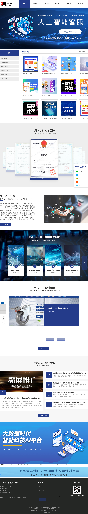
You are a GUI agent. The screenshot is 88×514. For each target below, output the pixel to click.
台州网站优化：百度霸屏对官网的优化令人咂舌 (66, 383)
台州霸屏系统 (4, 74)
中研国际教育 (32, 464)
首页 (24, 4)
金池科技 (20, 464)
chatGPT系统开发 (40, 464)
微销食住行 (67, 464)
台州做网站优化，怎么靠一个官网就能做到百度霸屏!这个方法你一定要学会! (22, 398)
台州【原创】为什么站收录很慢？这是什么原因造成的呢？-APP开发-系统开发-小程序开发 (70, 402)
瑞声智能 (8, 464)
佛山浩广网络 (47, 512)
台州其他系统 (4, 78)
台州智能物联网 (5, 62)
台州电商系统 (4, 58)
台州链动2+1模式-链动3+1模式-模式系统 (30, 118)
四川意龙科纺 (55, 464)
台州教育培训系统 (5, 66)
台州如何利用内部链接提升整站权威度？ (64, 392)
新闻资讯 (68, 4)
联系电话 (80, 185)
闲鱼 (79, 178)
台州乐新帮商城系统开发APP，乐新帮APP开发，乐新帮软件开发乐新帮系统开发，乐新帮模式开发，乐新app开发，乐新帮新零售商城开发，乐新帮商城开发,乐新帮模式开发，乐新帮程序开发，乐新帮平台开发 (49, 95)
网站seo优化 (73, 464)
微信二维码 (81, 171)
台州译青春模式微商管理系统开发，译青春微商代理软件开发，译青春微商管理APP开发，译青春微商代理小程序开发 (49, 73)
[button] (2, 27)
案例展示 (57, 4)
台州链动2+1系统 (5, 70)
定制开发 (46, 4)
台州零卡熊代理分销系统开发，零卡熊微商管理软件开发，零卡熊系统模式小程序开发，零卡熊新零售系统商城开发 (68, 73)
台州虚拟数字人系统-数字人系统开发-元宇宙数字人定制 (68, 118)
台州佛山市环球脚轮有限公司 (58, 308)
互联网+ (35, 4)
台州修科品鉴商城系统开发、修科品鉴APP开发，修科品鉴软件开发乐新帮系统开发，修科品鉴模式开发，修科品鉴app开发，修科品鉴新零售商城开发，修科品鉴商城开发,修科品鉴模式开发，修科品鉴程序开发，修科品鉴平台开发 (30, 95)
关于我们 (80, 4)
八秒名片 (61, 464)
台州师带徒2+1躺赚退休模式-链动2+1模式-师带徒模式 (68, 95)
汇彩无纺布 (25, 464)
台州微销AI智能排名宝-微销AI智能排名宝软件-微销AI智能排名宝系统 (49, 118)
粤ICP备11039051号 (52, 510)
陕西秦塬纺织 (14, 464)
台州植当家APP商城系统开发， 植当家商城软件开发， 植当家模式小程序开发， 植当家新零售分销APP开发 (30, 73)
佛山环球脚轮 (48, 464)
